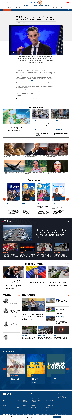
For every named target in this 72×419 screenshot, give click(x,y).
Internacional (5, 410)
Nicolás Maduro (39, 9)
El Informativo (57, 202)
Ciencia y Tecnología (42, 7)
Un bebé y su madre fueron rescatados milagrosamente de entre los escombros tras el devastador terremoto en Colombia (61, 320)
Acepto (57, 416)
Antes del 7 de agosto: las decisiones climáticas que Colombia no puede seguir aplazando (15, 325)
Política (14, 7)
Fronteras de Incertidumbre (15, 378)
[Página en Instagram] (60, 397)
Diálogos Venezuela (51, 278)
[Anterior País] (68, 9)
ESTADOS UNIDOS (40, 5)
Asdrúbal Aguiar (12, 298)
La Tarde (24, 202)
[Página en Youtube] (65, 397)
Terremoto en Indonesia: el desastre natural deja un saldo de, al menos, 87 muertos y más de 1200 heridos (61, 124)
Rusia (37, 98)
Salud (54, 7)
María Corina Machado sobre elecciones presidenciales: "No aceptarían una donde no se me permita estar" (33, 316)
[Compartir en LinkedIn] (39, 65)
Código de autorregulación (50, 403)
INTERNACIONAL (46, 5)
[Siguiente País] (68, 10)
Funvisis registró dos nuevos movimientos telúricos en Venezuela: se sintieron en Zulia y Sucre (18, 129)
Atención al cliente (48, 398)
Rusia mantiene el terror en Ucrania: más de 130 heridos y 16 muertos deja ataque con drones (60, 255)
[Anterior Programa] (4, 199)
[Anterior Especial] (4, 369)
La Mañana (40, 202)
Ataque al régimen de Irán (21, 9)
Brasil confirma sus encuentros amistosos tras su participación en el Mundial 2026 (62, 311)
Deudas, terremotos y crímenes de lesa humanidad (14, 338)
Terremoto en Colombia (58, 129)
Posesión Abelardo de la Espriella (9, 278)
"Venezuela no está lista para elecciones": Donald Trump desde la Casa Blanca (36, 282)
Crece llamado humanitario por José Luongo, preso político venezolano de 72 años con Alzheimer (58, 212)
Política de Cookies (34, 417)
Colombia (57, 298)
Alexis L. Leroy (13, 329)
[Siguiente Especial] (67, 369)
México (4, 407)
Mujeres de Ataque (40, 404)
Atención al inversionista (49, 400)
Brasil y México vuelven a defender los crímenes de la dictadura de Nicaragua (15, 312)
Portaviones (37, 228)
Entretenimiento (49, 7)
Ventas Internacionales (49, 405)
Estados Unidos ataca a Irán (31, 9)
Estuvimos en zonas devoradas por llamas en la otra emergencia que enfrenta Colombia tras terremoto (27, 255)
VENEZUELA (31, 5)
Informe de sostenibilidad (49, 402)
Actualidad (10, 7)
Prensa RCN (47, 409)
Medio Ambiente (12, 321)
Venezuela (36, 129)
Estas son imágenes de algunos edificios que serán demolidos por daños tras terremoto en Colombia (44, 255)
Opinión (62, 7)
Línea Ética (47, 407)
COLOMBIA (27, 5)
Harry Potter (36, 120)
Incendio (21, 252)
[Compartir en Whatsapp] (42, 65)
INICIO (24, 5)
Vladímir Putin (32, 98)
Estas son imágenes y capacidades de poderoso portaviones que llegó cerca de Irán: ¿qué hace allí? (28, 212)
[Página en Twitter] (63, 397)
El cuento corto (56, 378)
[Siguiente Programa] (67, 199)
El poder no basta (13, 300)
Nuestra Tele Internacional (33, 7)
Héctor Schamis (14, 341)
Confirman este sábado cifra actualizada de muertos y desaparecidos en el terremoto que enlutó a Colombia (61, 133)
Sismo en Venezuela (10, 125)
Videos (7, 221)
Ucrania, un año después (35, 378)
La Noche (10, 202)
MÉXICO (35, 5)
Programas (58, 7)
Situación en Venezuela (14, 335)
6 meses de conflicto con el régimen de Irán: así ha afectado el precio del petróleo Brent (43, 212)
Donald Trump (14, 9)
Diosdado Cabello (6, 252)
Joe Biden (27, 98)
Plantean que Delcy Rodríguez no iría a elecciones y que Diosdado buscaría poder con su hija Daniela (10, 255)
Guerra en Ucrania (57, 252)
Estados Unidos (5, 409)
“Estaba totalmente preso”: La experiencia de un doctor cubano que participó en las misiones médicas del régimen (13, 212)
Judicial (22, 7)
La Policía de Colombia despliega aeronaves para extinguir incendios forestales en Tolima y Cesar (61, 303)
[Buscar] (68, 7)
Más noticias (28, 294)
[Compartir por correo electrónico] (40, 65)
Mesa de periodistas (33, 405)
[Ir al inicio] (8, 395)
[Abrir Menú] (4, 7)
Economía (18, 7)
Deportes (26, 7)
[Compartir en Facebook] (36, 65)
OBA (46, 410)
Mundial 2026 (45, 9)
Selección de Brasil (59, 308)
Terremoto (56, 120)
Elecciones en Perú (25, 312)
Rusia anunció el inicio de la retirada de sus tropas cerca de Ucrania (36, 80)
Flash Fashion (39, 398)
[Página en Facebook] (58, 397)
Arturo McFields (12, 308)
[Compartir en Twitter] (37, 65)
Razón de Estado (33, 407)
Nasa (55, 335)
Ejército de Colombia (25, 335)
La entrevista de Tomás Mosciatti (33, 401)
